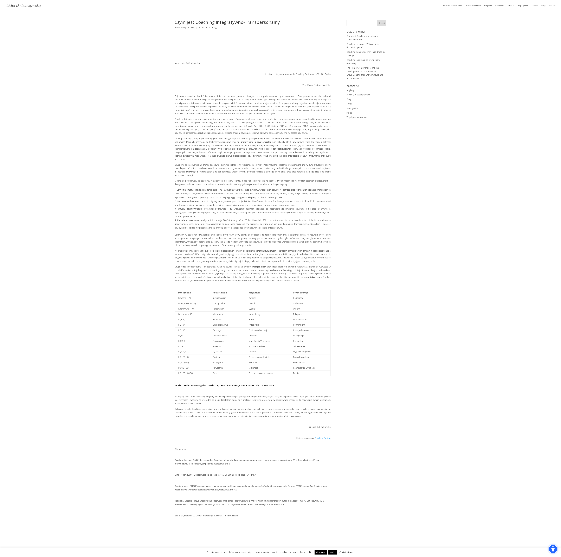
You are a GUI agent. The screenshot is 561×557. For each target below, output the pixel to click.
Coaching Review (323, 438)
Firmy (349, 103)
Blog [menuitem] (543, 6)
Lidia (193, 27)
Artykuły (350, 90)
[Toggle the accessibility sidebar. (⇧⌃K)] (553, 549)
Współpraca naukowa (357, 117)
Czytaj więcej (346, 552)
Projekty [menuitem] (488, 6)
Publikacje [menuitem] (499, 6)
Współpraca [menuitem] (523, 6)
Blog (214, 27)
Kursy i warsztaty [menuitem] (473, 6)
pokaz (349, 112)
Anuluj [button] (333, 552)
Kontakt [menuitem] (552, 6)
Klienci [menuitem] (511, 6)
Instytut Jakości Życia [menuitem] (452, 6)
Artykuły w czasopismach (358, 94)
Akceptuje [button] (320, 552)
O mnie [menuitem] (535, 6)
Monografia (352, 108)
